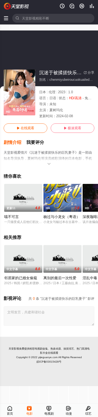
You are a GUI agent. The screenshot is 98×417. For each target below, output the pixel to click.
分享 (89, 72)
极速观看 (72, 128)
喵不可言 (11, 217)
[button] (15, 142)
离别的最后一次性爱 (59, 278)
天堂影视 (14, 348)
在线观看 (25, 128)
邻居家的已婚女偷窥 (20, 278)
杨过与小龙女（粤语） (61, 217)
